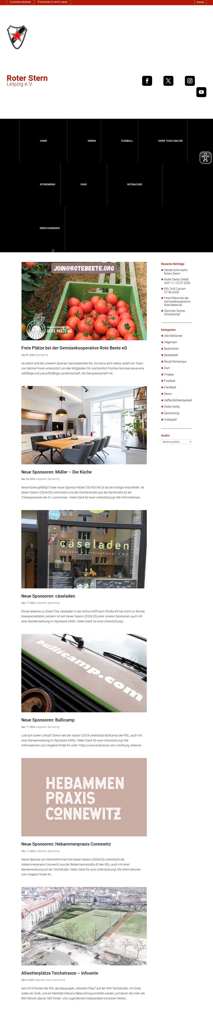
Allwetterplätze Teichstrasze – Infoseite (59, 973)
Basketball (171, 355)
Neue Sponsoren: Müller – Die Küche (56, 471)
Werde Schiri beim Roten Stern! (176, 271)
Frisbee (169, 374)
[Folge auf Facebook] (147, 81)
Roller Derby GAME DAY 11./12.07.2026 (177, 281)
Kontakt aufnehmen (22, 2)
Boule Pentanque (175, 361)
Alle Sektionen (173, 335)
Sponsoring (47, 184)
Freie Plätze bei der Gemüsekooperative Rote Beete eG (74, 347)
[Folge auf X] (168, 81)
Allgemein (42, 479)
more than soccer (170, 140)
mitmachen (134, 184)
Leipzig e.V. (27, 81)
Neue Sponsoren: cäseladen (48, 596)
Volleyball (170, 419)
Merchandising (50, 228)
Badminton (171, 348)
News (49, 980)
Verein (92, 140)
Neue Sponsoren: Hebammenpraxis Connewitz (66, 844)
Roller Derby (172, 406)
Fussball (127, 140)
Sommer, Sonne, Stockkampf (174, 312)
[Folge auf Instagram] (190, 81)
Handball (170, 387)
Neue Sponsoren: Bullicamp (48, 719)
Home (43, 140)
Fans (84, 184)
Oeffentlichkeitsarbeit (178, 400)
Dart (167, 368)
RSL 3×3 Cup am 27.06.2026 (175, 290)
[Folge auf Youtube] (201, 92)
